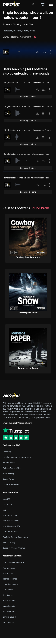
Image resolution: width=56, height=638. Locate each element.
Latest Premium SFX (11, 526)
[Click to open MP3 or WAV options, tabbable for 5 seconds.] (38, 52)
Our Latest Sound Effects (13, 562)
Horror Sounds (9, 600)
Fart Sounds (8, 589)
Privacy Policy (8, 473)
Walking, (17, 24)
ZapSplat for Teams (11, 520)
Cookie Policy (8, 479)
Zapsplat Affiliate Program (14, 548)
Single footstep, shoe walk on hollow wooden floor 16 (28, 106)
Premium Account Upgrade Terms (17, 457)
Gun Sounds (8, 573)
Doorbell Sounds (10, 579)
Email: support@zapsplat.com (17, 422)
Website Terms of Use (12, 468)
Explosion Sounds (10, 584)
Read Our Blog (9, 542)
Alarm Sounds (9, 606)
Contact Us (7, 504)
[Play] (6, 52)
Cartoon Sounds (10, 617)
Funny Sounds (9, 568)
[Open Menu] (51, 4)
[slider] (22, 51)
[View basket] (43, 4)
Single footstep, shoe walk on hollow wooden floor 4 (27, 178)
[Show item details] (50, 52)
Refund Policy (8, 462)
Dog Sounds (8, 595)
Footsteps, (8, 24)
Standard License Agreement (17, 36)
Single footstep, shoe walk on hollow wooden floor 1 (28, 15)
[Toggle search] (33, 4)
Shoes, (25, 24)
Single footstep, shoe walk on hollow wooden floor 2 (27, 82)
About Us (7, 499)
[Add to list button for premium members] (44, 52)
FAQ (4, 510)
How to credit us (10, 515)
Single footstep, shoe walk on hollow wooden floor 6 (27, 154)
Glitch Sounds (9, 611)
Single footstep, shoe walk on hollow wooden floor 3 (27, 130)
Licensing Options (28, 96)
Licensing (7, 451)
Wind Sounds (8, 622)
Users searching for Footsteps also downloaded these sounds (26, 72)
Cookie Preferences (11, 484)
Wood (32, 24)
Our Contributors (10, 531)
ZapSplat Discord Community (15, 537)
